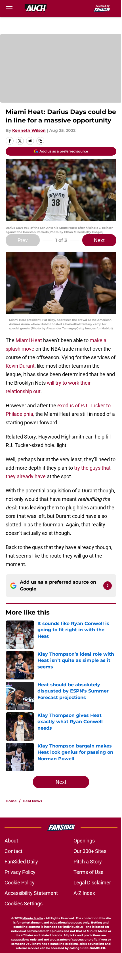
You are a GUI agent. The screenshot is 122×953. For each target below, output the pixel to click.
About (11, 841)
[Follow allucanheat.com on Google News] (107, 585)
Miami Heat (28, 340)
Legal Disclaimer (92, 883)
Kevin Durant (20, 366)
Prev (23, 240)
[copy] (40, 141)
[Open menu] (9, 8)
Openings (84, 841)
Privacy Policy (20, 872)
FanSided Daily (21, 862)
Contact (13, 851)
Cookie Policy (20, 883)
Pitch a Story (87, 862)
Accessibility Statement (31, 893)
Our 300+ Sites (89, 851)
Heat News (32, 801)
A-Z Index (84, 893)
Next (99, 240)
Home (11, 801)
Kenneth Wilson (29, 130)
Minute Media (32, 918)
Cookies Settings (24, 904)
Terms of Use (88, 872)
